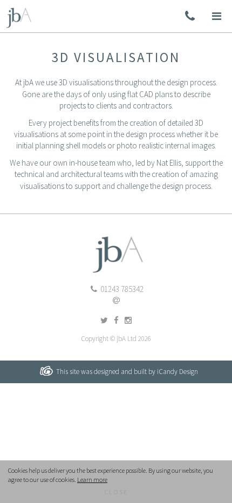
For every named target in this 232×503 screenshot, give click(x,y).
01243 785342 (121, 289)
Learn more (92, 479)
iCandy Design (177, 371)
